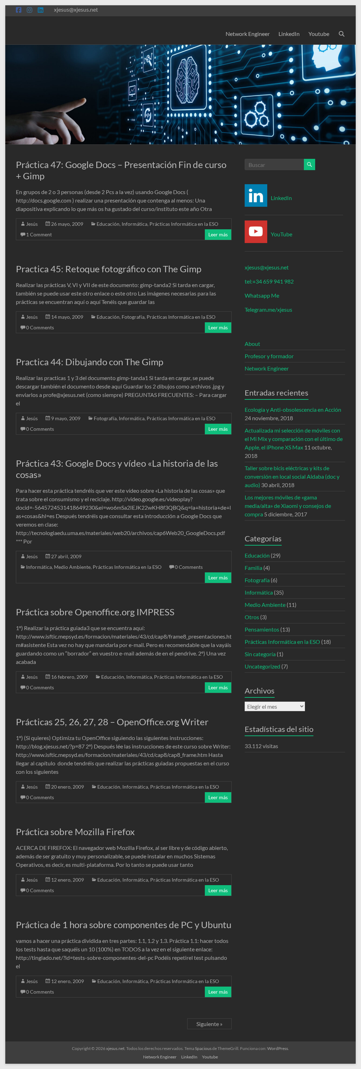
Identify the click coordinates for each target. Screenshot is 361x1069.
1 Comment (39, 234)
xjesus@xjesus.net (267, 267)
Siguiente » (209, 1023)
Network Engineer (248, 33)
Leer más (218, 234)
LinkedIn (289, 33)
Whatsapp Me (262, 295)
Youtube (318, 33)
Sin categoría (260, 654)
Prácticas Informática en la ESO (183, 224)
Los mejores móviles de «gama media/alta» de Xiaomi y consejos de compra (288, 505)
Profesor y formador (269, 356)
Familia (253, 567)
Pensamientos (262, 629)
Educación (108, 224)
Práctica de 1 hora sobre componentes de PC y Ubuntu (123, 924)
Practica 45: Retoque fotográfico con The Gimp (108, 268)
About (252, 343)
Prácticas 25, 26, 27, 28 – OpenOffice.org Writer (112, 721)
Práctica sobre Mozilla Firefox (75, 831)
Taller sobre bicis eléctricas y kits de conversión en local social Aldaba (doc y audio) (292, 476)
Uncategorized (262, 666)
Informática (134, 224)
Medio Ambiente (72, 567)
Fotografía (133, 317)
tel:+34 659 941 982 (269, 281)
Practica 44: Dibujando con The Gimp (89, 361)
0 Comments (40, 327)
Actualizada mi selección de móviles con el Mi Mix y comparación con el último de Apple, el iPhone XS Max (294, 438)
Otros (252, 617)
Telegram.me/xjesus (268, 309)
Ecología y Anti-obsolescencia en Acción (293, 409)
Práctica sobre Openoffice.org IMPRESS (95, 611)
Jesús (32, 224)
